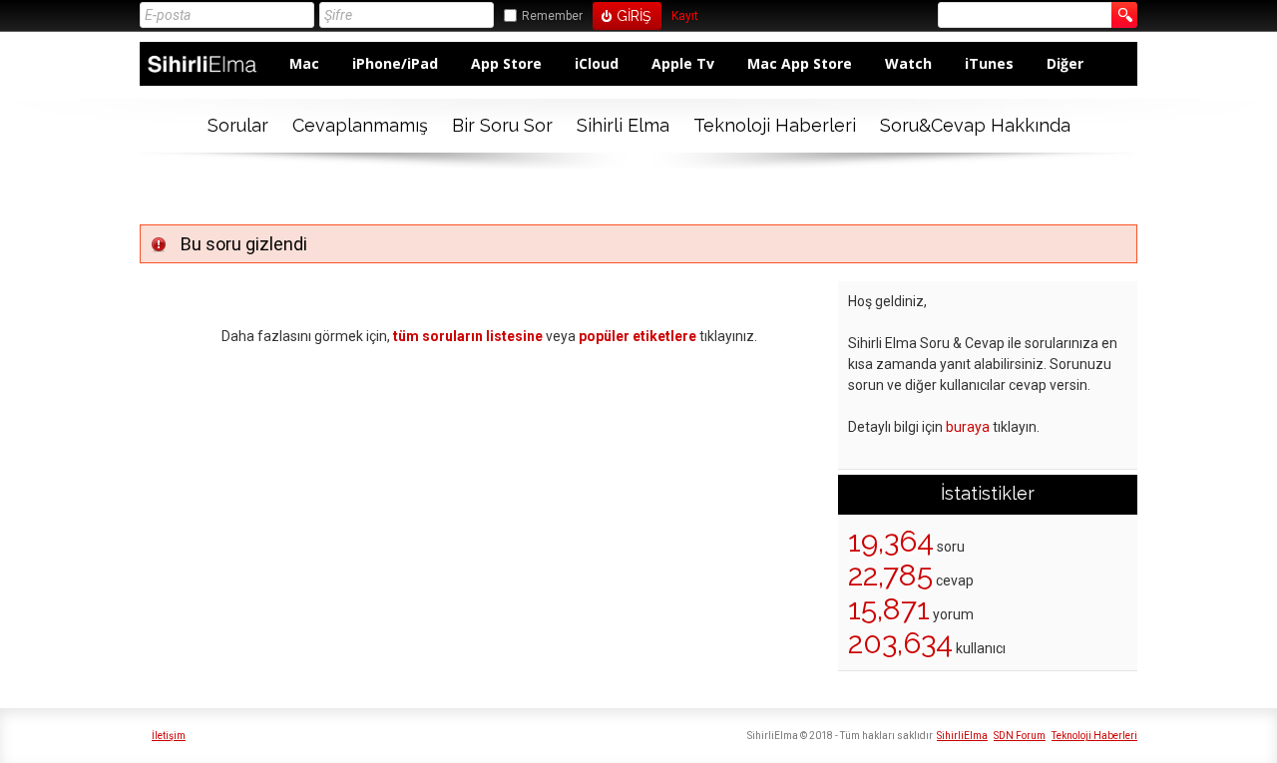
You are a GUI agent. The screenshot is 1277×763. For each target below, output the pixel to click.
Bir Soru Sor (502, 125)
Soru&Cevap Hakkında (975, 125)
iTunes (989, 63)
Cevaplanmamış (360, 125)
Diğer (1065, 63)
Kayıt (684, 16)
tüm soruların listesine (468, 336)
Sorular (238, 125)
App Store (506, 63)
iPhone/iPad (395, 63)
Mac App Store (799, 63)
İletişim (169, 735)
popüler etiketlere (637, 336)
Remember (552, 16)
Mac (304, 63)
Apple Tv (682, 63)
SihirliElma (962, 735)
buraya (968, 427)
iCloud (597, 63)
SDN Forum (1020, 735)
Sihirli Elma (623, 125)
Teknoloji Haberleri (774, 125)
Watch (908, 63)
